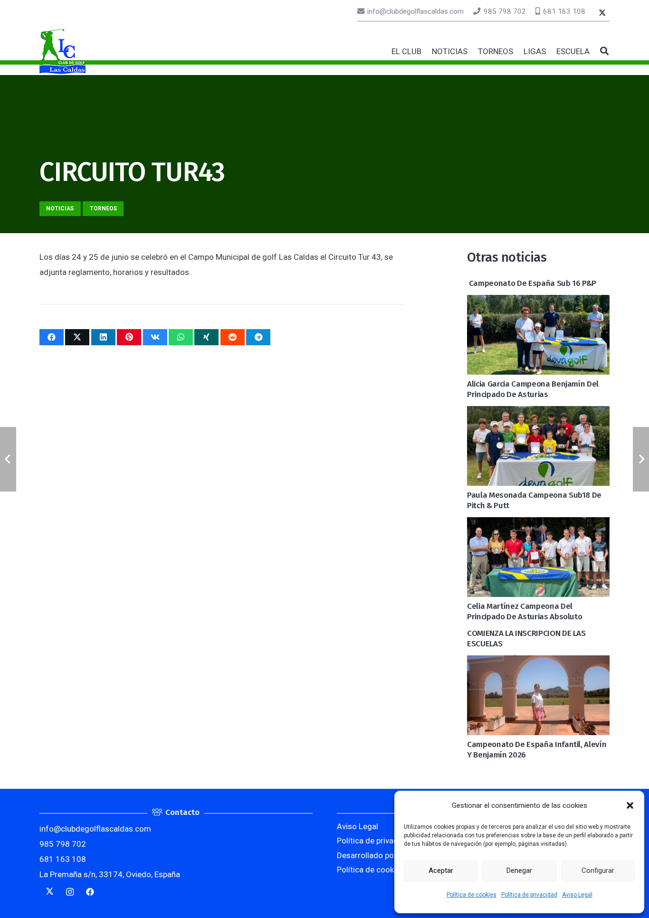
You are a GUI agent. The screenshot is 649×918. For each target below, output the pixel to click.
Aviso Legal (577, 894)
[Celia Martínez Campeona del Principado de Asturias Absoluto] (538, 525)
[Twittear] (77, 337)
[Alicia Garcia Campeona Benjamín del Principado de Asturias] (538, 302)
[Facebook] (90, 892)
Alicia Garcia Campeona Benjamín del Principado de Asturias (533, 389)
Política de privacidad (529, 894)
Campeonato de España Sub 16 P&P (531, 283)
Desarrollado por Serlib (378, 855)
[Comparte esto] (51, 337)
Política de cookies (471, 894)
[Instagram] (70, 892)
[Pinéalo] (129, 337)
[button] (630, 805)
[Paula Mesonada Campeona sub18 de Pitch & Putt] (538, 413)
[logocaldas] (62, 51)
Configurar (598, 870)
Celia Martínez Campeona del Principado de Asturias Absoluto (524, 611)
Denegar (519, 870)
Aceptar (441, 870)
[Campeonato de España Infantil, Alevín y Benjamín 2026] (538, 663)
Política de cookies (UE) (379, 869)
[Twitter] (602, 13)
